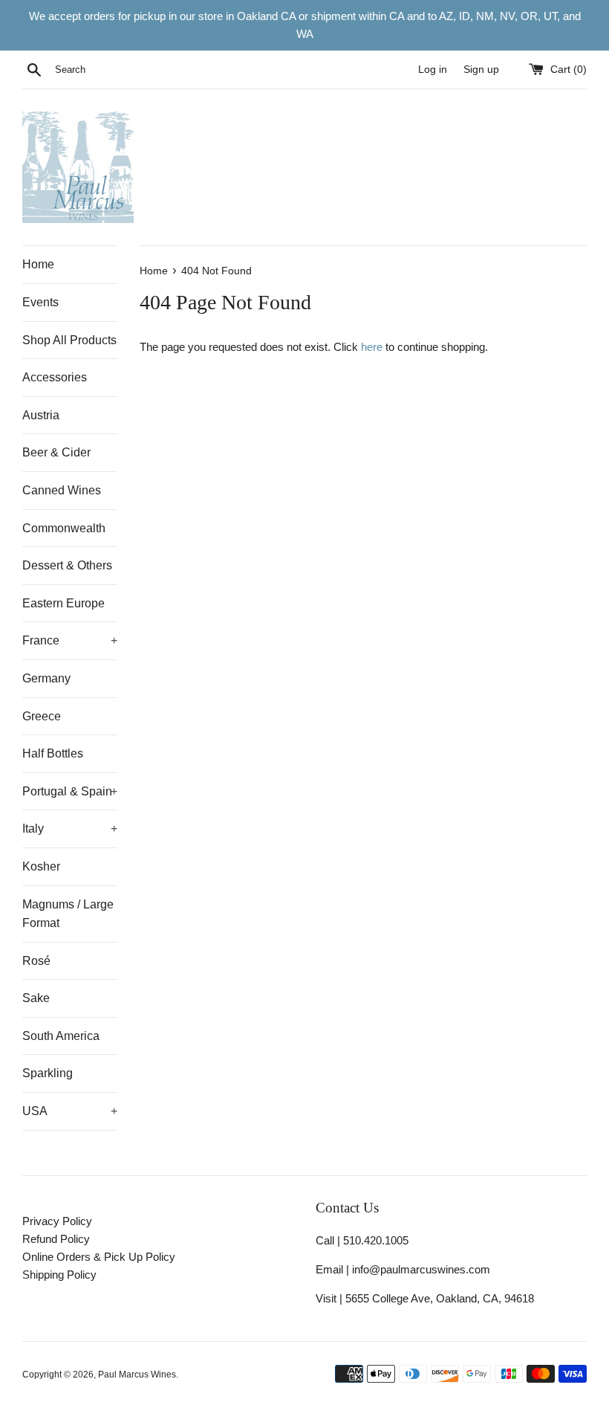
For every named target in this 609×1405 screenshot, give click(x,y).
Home (38, 264)
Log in (432, 69)
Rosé (36, 961)
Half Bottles (52, 753)
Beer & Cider (56, 452)
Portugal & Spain (69, 791)
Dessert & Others (67, 565)
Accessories (54, 377)
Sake (36, 998)
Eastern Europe (63, 603)
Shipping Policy (59, 1274)
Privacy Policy (57, 1221)
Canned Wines (61, 490)
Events (40, 302)
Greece (41, 716)
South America (61, 1036)
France (69, 640)
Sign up (481, 69)
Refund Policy (56, 1239)
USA (69, 1111)
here (371, 346)
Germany (46, 678)
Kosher (41, 866)
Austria (40, 415)
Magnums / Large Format (68, 914)
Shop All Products (69, 340)
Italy (69, 828)
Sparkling (47, 1073)
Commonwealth (63, 528)
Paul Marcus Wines (137, 1374)
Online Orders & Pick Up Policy (98, 1256)
